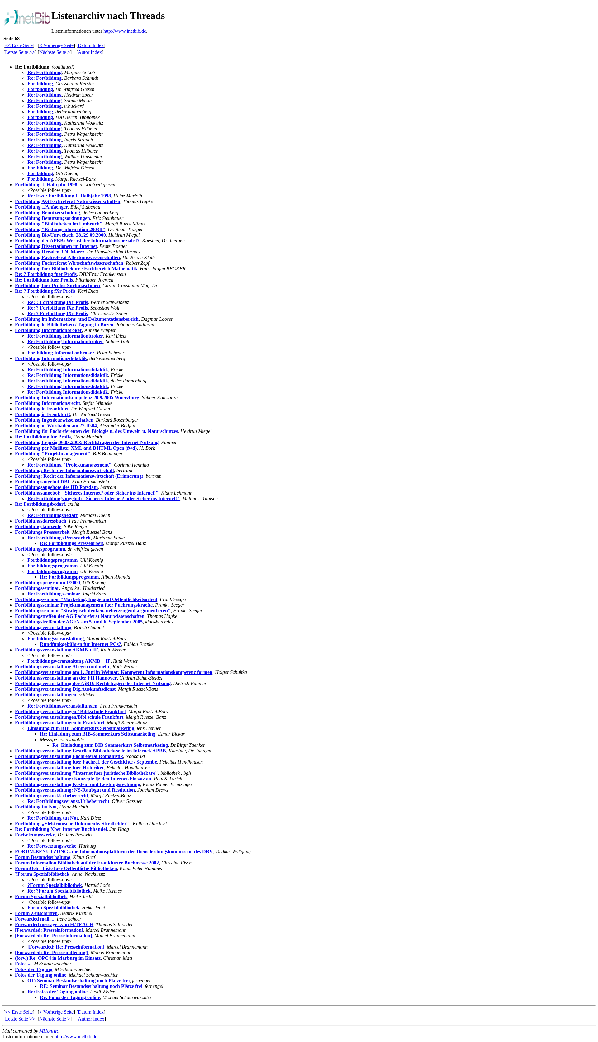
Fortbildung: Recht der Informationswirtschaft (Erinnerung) (79, 476)
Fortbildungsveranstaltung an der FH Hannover (66, 677)
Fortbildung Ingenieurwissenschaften (54, 420)
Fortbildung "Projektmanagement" (52, 453)
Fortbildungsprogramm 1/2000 (47, 582)
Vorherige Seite (56, 45)
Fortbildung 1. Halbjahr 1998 (46, 184)
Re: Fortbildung (44, 72)
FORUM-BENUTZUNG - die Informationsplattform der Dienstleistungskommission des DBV (114, 851)
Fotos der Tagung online (40, 975)
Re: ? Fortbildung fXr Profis (45, 291)
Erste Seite (19, 45)
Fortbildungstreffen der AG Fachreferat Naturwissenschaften (80, 616)
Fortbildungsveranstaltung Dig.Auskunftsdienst (65, 689)
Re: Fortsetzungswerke (51, 846)
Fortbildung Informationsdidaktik (51, 358)
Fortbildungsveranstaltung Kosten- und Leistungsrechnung (77, 784)
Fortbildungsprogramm (40, 549)
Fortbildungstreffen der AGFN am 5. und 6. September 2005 (79, 621)
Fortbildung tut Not (36, 806)
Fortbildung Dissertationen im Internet (56, 246)
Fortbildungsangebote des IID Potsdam (56, 487)
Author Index (91, 1018)
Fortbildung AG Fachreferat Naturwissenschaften (67, 201)
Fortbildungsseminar (37, 588)
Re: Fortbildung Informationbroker (65, 336)
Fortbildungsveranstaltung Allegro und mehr (62, 666)
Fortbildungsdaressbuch (40, 520)
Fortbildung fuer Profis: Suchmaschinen (57, 285)
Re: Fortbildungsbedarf (40, 504)
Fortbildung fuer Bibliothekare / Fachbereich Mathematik (76, 268)
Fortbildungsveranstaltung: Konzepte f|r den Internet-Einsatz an (83, 778)
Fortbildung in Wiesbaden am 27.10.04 (56, 425)
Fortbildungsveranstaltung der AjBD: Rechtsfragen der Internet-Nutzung (93, 683)
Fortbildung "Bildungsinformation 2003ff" (60, 229)
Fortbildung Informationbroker (48, 330)
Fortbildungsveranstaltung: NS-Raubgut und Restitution (75, 790)
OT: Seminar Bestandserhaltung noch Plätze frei (78, 980)
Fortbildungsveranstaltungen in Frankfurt (59, 722)
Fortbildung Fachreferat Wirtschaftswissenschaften (69, 263)
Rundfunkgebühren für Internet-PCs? (80, 644)
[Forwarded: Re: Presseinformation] (53, 935)
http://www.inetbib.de (124, 31)
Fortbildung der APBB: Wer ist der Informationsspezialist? (77, 240)
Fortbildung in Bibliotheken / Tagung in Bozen (64, 324)
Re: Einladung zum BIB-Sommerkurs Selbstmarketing (97, 734)
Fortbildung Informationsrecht (47, 403)
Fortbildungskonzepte (38, 526)
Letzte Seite (20, 52)
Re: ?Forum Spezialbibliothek (59, 890)
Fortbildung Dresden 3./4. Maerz (49, 251)
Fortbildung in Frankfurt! (42, 414)
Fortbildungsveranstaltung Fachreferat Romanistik (69, 756)
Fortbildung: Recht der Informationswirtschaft (64, 470)
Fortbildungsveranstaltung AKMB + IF (56, 649)
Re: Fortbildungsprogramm (69, 577)
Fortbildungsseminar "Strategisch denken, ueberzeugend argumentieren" (93, 610)
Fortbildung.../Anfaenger (41, 207)
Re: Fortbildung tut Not (52, 818)
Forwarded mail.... (34, 918)
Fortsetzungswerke (35, 834)
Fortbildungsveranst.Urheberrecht (51, 795)
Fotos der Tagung (33, 969)
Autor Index (90, 52)
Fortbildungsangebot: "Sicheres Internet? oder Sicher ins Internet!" (87, 492)
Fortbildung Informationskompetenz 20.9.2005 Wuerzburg (77, 397)
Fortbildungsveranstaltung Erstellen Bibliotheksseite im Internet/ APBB (90, 750)
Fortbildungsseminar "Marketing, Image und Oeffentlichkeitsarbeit (86, 599)
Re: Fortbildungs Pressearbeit (59, 537)
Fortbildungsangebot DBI (42, 481)
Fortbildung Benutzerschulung (47, 212)
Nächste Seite (54, 52)
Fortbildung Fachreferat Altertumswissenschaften (67, 257)
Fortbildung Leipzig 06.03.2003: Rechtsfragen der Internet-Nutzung (87, 442)
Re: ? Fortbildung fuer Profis (46, 274)
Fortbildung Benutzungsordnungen (52, 218)
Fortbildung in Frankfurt (42, 408)
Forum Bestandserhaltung (42, 857)
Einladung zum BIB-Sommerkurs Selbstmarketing (80, 728)
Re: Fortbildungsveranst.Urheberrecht (68, 801)
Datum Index (91, 45)
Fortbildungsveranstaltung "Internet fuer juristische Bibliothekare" (86, 773)
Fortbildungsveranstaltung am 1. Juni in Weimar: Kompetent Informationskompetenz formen (113, 672)
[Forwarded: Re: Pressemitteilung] (51, 952)
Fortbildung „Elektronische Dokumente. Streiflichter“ (72, 823)
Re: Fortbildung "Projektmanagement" (69, 464)
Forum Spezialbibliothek (41, 896)
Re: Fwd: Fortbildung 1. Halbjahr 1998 (69, 195)
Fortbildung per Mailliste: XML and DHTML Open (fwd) (76, 448)
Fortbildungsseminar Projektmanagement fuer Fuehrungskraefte (84, 605)
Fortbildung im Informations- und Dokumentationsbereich (77, 319)
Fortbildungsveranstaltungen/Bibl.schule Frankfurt (69, 717)
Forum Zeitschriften (36, 913)
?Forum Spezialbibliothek (42, 874)
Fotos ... (23, 963)
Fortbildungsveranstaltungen (45, 694)
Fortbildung (40, 83)
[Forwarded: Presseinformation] (49, 930)
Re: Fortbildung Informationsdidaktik (67, 369)
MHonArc (49, 1031)
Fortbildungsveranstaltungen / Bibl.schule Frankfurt (70, 711)
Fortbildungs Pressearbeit (42, 532)
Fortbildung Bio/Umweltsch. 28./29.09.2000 (60, 235)
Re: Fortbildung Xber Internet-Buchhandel (61, 829)
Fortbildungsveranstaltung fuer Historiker (59, 767)
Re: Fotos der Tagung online (57, 991)
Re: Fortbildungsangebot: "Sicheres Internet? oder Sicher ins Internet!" (103, 498)
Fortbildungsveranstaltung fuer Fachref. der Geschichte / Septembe (86, 762)
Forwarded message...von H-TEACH (54, 924)
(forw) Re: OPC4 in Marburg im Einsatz (58, 958)
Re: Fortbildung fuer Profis (44, 279)
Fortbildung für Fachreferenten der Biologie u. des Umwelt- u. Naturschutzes (96, 431)
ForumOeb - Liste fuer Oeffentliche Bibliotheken (66, 868)
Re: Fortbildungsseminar (53, 593)
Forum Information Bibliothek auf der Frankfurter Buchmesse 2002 (87, 862)
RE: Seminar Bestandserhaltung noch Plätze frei (91, 986)
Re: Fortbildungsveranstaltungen (62, 705)
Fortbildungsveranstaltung (43, 627)
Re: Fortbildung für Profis (43, 436)
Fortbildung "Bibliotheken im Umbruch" (58, 223)
